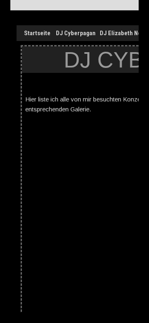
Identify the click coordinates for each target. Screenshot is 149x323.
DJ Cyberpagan (76, 33)
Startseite (37, 33)
